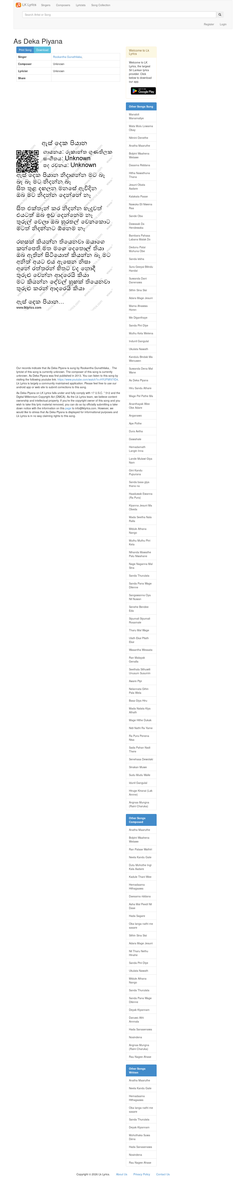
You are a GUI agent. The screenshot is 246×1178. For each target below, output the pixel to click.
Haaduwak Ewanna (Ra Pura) (140, 495)
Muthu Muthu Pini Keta (139, 542)
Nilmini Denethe (138, 138)
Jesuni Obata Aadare (137, 186)
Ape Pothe (135, 423)
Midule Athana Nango (137, 530)
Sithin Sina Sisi (138, 290)
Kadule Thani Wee (140, 877)
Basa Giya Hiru (138, 700)
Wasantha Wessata (140, 650)
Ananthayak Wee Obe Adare (139, 405)
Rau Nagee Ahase (140, 1057)
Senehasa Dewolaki (141, 759)
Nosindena (135, 1037)
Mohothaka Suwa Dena (139, 1137)
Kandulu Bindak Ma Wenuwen (141, 359)
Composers (63, 5)
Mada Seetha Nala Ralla (140, 519)
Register (209, 24)
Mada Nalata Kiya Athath (139, 710)
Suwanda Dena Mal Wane (141, 370)
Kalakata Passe (138, 196)
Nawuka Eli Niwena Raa (140, 206)
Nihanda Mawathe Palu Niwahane (140, 554)
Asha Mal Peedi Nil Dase (140, 906)
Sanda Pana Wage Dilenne (140, 585)
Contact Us (163, 1174)
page (68, 408)
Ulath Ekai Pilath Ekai (139, 640)
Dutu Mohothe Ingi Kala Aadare (140, 867)
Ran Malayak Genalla (137, 659)
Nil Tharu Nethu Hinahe (138, 953)
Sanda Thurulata (139, 575)
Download (42, 50)
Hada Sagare (137, 916)
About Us (121, 1174)
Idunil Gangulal (138, 783)
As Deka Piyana (138, 380)
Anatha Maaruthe (139, 145)
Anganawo (135, 415)
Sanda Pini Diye (138, 325)
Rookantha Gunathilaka (67, 57)
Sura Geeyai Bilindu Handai (141, 268)
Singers (45, 5)
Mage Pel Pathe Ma (141, 396)
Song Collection (100, 5)
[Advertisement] (68, 112)
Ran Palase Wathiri (140, 849)
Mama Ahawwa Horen (138, 308)
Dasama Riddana (139, 165)
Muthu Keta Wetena (141, 333)
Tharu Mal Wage (139, 630)
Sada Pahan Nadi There (139, 749)
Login (223, 24)
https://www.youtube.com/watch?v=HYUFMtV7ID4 (87, 379)
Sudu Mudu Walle (139, 775)
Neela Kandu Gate (140, 857)
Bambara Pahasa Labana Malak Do (139, 237)
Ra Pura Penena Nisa (139, 737)
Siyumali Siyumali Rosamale (139, 620)
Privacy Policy (141, 1174)
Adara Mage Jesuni (141, 298)
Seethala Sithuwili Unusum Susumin (139, 671)
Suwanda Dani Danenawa (138, 280)
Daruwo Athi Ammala (136, 1019)
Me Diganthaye (138, 317)
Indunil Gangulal (139, 341)
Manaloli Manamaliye (136, 116)
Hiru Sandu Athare (140, 388)
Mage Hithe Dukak (140, 720)
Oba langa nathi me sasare (141, 925)
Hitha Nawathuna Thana (139, 175)
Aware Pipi (135, 681)
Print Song (25, 50)
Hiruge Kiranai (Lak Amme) (140, 792)
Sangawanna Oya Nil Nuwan (140, 597)
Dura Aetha (136, 431)
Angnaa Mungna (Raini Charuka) (139, 804)
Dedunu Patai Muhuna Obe (137, 249)
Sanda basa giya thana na (139, 484)
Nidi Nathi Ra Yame (141, 728)
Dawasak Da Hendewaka (136, 225)
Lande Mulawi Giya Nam (140, 460)
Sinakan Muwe (138, 767)
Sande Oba (136, 216)
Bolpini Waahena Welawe (139, 155)
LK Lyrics (28, 4)
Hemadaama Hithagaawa (137, 886)
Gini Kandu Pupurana (135, 472)
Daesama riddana (140, 896)
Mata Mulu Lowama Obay (141, 128)
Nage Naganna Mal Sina (141, 566)
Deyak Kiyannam (139, 1010)
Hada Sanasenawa (140, 1029)
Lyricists (81, 5)
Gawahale (135, 439)
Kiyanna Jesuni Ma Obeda (140, 507)
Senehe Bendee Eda (139, 608)
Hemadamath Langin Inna (137, 449)
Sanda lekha (136, 259)
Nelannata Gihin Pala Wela (139, 691)
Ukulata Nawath (138, 349)
